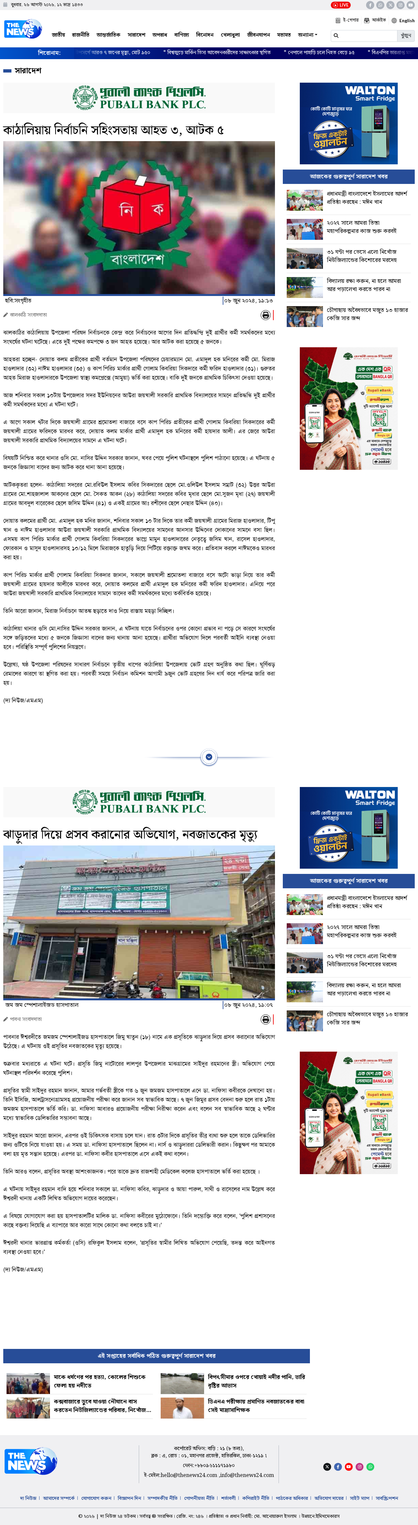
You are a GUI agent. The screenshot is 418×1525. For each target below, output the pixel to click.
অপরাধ (160, 35)
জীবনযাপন (258, 35)
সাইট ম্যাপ (359, 1498)
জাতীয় (58, 35)
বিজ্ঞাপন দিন (129, 1498)
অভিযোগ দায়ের (329, 1498)
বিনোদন (205, 35)
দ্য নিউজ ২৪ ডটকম (118, 1516)
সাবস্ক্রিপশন (387, 1498)
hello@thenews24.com (189, 1475)
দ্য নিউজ (28, 1498)
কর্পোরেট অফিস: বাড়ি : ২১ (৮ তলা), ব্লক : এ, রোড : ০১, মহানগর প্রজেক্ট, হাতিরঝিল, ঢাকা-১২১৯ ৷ (209, 1452)
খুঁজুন (406, 36)
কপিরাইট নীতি (255, 1498)
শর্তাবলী (228, 1498)
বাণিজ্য (181, 35)
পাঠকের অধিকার (292, 1498)
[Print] (266, 315)
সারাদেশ (136, 35)
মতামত (284, 35)
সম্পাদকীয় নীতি (163, 1498)
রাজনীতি (80, 35)
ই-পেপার (351, 20)
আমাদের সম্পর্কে (59, 1498)
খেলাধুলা (230, 35)
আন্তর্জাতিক (109, 35)
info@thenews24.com (247, 1475)
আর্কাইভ (379, 20)
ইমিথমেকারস (328, 1516)
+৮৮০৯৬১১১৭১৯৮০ (214, 1466)
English (407, 20)
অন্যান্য (306, 35)
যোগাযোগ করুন (96, 1498)
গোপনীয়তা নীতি (199, 1498)
